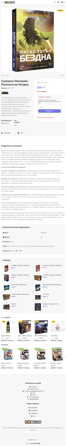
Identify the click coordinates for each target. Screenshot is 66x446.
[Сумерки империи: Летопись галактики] (6, 278)
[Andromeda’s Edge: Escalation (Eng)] (37, 287)
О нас (34, 395)
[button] (2, 40)
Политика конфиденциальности (34, 391)
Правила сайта (34, 389)
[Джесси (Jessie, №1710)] (8, 354)
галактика (15, 246)
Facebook (34, 410)
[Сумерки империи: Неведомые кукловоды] (37, 268)
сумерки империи (48, 246)
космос (26, 246)
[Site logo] (9, 2)
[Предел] (6, 307)
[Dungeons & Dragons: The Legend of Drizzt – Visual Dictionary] (37, 307)
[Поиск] (54, 2)
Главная (3, 75)
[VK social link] (18, 251)
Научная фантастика (35, 246)
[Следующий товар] (64, 75)
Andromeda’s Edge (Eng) (18, 284)
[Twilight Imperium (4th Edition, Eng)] (6, 297)
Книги (8, 75)
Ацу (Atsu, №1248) (40, 363)
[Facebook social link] (12, 251)
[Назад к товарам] (62, 75)
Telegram (34, 413)
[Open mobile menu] (2, 2)
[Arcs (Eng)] (37, 297)
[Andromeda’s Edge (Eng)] (6, 287)
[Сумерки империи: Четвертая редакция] (37, 278)
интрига (20, 246)
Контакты (34, 387)
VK (34, 416)
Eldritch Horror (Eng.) (40, 336)
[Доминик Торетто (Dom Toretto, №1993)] (58, 354)
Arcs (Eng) (46, 294)
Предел (13, 304)
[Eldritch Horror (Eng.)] (41, 327)
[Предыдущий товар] (60, 75)
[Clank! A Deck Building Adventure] (25, 327)
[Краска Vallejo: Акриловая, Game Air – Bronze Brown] (8, 327)
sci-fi (9, 246)
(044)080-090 (34, 399)
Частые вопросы (34, 397)
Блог (34, 393)
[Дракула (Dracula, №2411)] (25, 354)
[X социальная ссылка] (14, 251)
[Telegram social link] (21, 251)
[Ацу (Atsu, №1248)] (41, 354)
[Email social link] (16, 251)
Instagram (34, 407)
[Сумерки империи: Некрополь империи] (6, 268)
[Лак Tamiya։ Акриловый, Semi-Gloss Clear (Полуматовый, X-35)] (58, 327)
